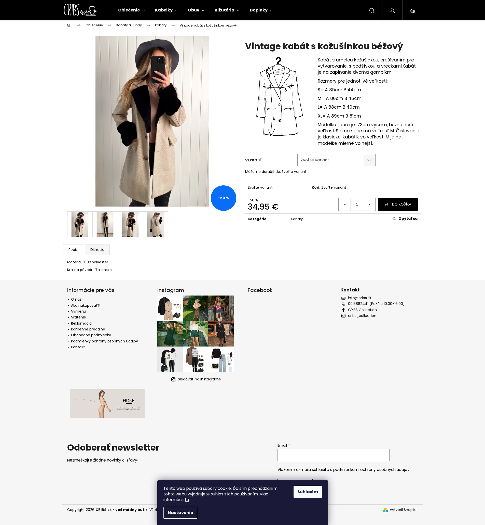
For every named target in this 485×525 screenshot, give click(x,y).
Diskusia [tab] (97, 249)
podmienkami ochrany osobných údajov (371, 469)
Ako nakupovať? (85, 305)
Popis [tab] (73, 249)
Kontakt (78, 347)
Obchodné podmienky (91, 335)
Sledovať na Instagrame (199, 379)
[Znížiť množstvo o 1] (345, 204)
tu (187, 500)
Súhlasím (307, 492)
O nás (76, 299)
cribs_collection (362, 315)
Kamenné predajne (88, 329)
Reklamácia (81, 323)
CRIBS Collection (362, 310)
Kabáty (297, 218)
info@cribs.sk (359, 298)
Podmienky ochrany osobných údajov (104, 341)
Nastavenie (180, 513)
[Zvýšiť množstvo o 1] (369, 204)
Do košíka (401, 204)
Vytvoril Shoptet (404, 509)
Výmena (78, 311)
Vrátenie (78, 317)
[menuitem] (131, 10)
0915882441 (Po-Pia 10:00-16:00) (376, 303)
